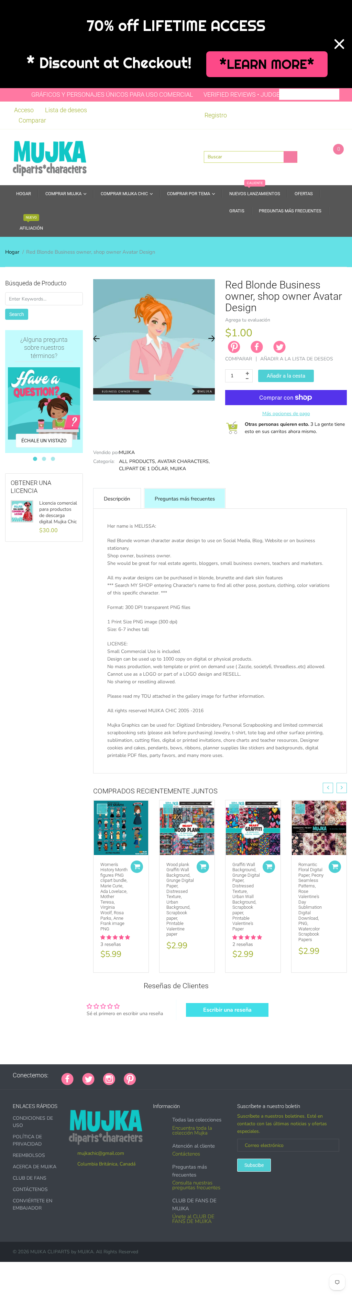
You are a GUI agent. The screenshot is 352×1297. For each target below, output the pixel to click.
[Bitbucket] (179, 1075)
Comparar (32, 120)
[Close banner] (339, 44)
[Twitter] (279, 347)
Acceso (24, 110)
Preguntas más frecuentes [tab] (185, 498)
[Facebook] (257, 347)
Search (16, 314)
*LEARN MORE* (267, 64)
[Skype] (222, 1075)
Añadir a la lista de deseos (296, 359)
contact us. (133, 770)
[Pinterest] (130, 1078)
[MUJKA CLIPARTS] (50, 156)
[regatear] (196, 1075)
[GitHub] (153, 1075)
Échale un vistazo (44, 440)
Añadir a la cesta (286, 376)
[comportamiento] (239, 1075)
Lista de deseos (66, 110)
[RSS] (162, 1075)
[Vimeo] (205, 1075)
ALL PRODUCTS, (137, 461)
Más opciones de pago (286, 413)
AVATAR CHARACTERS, (183, 461)
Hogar (12, 252)
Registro (216, 115)
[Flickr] (170, 1075)
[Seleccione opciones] (136, 866)
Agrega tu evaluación (247, 320)
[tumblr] (188, 1075)
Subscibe (254, 1165)
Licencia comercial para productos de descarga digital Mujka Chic (58, 512)
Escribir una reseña (227, 1010)
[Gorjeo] (88, 1078)
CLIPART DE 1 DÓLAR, (144, 468)
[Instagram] (109, 1078)
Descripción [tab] (117, 498)
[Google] (145, 1075)
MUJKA (127, 452)
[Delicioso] (213, 1075)
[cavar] (231, 1075)
